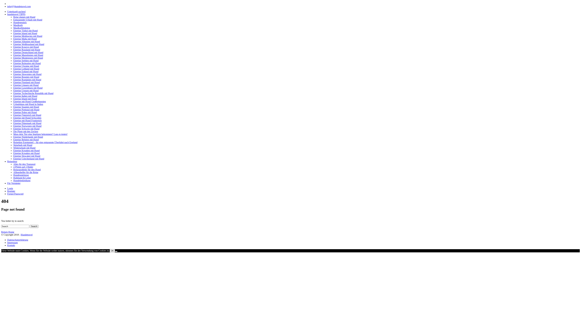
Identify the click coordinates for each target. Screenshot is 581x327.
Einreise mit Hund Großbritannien (29, 101)
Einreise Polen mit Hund (25, 112)
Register (11, 191)
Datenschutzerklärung (17, 240)
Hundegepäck (20, 22)
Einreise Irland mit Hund (25, 98)
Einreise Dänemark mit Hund (27, 123)
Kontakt (11, 245)
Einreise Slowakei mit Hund (26, 156)
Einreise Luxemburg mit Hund (28, 88)
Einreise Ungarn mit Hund (26, 90)
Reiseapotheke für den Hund (27, 169)
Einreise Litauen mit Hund (26, 85)
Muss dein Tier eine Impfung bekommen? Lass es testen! (40, 134)
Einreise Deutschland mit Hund (28, 52)
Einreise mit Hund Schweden (27, 118)
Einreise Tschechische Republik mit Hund (33, 93)
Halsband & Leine (22, 178)
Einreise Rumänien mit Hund (27, 79)
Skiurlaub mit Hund (22, 145)
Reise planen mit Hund (24, 17)
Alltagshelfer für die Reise (25, 172)
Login (10, 188)
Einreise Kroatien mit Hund (26, 150)
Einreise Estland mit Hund (25, 71)
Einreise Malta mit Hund (25, 39)
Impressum (12, 242)
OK (112, 251)
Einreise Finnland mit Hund (26, 82)
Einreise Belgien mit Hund (26, 139)
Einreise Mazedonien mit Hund (28, 55)
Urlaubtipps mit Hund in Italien (28, 104)
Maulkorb (18, 25)
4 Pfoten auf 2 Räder (23, 167)
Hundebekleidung (21, 180)
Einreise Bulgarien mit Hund (27, 63)
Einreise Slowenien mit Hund (27, 74)
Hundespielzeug (21, 175)
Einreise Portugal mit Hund (26, 109)
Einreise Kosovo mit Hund (26, 47)
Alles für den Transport (24, 164)
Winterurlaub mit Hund (24, 148)
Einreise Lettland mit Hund (26, 69)
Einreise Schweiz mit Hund (26, 128)
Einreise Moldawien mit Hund (27, 36)
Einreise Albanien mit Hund (26, 41)
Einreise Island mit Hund (25, 33)
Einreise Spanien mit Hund (26, 107)
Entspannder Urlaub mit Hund (27, 19)
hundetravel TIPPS (16, 14)
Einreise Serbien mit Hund (26, 60)
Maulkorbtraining (21, 28)
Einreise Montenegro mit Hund (28, 58)
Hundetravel (27, 234)
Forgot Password (15, 194)
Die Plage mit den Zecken (25, 131)
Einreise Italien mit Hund (25, 96)
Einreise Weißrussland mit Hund (28, 44)
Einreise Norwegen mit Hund (27, 126)
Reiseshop (12, 161)
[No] (116, 251)
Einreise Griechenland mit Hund (28, 158)
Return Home (7, 232)
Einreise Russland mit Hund (26, 49)
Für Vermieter (13, 183)
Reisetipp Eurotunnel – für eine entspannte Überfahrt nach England (45, 142)
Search (34, 226)
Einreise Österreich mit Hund (27, 115)
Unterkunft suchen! (16, 11)
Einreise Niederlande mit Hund (28, 137)
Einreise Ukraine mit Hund (26, 66)
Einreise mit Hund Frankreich (27, 120)
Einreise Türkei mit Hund (25, 30)
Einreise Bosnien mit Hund (26, 77)
